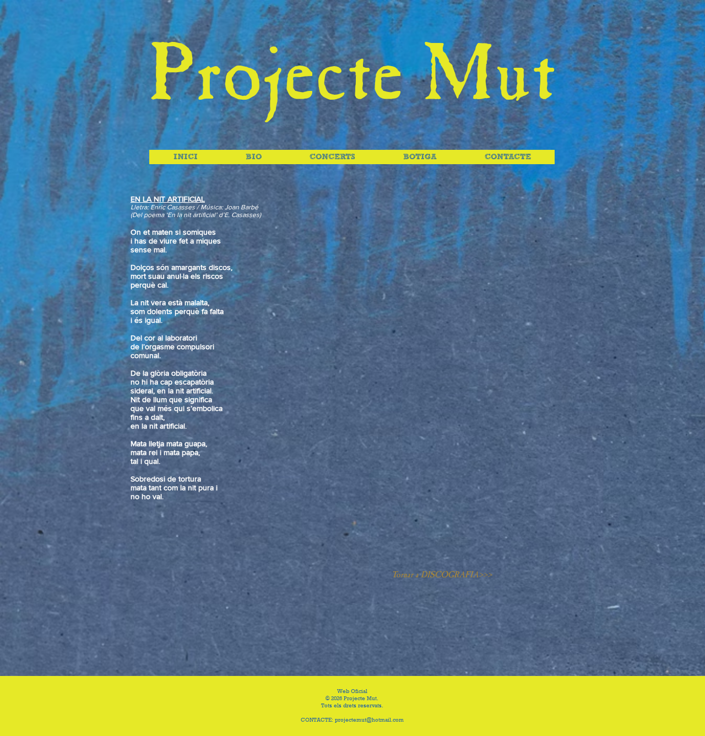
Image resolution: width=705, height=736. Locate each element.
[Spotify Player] (442, 376)
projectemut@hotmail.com (369, 720)
